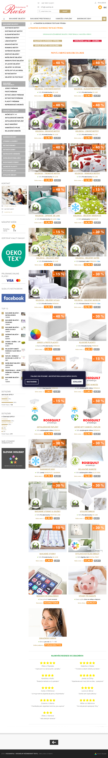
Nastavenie (32, 382)
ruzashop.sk (8, 212)
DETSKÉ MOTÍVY (11, 74)
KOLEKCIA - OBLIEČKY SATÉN (87, 258)
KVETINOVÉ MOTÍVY (12, 28)
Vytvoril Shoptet (101, 754)
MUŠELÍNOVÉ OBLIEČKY (13, 57)
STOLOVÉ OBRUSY (9, 175)
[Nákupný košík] (13, 226)
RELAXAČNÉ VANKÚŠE (13, 131)
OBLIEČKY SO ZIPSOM (13, 67)
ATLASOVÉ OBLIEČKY (12, 64)
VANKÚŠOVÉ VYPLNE (12, 127)
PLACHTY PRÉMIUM (12, 101)
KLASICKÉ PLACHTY (87, 343)
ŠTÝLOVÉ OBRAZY (9, 171)
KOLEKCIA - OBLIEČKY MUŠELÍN (87, 300)
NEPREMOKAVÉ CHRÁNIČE (14, 105)
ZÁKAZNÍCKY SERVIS (47, 638)
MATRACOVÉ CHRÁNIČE (11, 154)
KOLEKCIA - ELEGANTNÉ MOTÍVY (87, 89)
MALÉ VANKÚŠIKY (11, 124)
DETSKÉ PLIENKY (9, 149)
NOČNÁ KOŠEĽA (7, 422)
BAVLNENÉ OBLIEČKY (17, 19)
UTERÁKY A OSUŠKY (10, 141)
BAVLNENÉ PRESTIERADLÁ (40, 19)
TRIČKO (4, 426)
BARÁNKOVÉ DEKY (84, 19)
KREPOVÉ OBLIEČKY (12, 54)
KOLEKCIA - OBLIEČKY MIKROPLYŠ (87, 216)
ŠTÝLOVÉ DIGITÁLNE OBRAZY (87, 554)
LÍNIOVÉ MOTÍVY (11, 41)
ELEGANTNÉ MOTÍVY (12, 34)
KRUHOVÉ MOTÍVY (11, 44)
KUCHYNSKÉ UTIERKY (11, 162)
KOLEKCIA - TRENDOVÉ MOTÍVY (47, 173)
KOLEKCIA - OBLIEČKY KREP (47, 258)
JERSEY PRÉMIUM (11, 88)
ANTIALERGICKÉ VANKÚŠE (14, 118)
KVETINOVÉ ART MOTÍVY (14, 31)
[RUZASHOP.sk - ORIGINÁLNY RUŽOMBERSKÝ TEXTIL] (19, 9)
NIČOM (4, 429)
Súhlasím (77, 382)
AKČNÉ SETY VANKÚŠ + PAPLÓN (87, 427)
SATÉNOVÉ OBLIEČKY (12, 51)
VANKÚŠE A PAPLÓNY (64, 19)
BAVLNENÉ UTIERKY (48, 554)
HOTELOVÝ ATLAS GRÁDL (14, 70)
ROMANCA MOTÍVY (11, 47)
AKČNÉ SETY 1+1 (11, 114)
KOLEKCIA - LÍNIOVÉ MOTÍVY (87, 131)
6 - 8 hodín (5, 400)
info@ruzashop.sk (10, 206)
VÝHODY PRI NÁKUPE (87, 596)
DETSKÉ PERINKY (9, 145)
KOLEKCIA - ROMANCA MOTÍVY (87, 173)
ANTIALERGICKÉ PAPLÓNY (14, 121)
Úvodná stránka (4, 19)
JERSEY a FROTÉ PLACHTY (47, 343)
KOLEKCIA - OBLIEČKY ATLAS (47, 300)
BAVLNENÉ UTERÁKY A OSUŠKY (47, 512)
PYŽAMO (5, 419)
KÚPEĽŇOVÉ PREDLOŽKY (12, 158)
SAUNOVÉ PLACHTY (10, 166)
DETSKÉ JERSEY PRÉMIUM (14, 95)
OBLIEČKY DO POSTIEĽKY (14, 77)
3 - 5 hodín (5, 397)
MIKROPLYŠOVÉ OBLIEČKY (14, 60)
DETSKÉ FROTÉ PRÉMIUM (14, 98)
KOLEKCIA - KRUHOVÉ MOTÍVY (47, 131)
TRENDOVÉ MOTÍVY (12, 38)
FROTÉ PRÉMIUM (11, 91)
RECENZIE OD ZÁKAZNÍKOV (48, 596)
